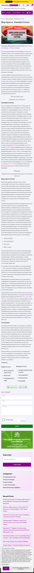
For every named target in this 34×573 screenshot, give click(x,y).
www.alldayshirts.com (7, 163)
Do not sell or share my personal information (21, 568)
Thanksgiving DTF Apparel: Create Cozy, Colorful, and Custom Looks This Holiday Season (15, 522)
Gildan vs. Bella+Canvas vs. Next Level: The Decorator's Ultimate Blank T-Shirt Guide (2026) (15, 509)
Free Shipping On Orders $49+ (17, 1)
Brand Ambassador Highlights (11, 487)
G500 (14, 145)
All (4, 12)
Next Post (22, 387)
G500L (29, 145)
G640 (27, 296)
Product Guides (15, 48)
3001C (23, 296)
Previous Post (13, 387)
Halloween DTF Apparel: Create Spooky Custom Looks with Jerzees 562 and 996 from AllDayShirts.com (16, 530)
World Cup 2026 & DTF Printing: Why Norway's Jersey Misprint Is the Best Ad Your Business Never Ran (16, 501)
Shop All (9, 12)
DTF (23, 12)
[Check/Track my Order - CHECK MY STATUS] (28, 5)
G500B (7, 147)
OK (6, 568)
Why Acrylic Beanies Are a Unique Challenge (15, 541)
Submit (17, 426)
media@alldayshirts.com (17, 446)
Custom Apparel (16, 12)
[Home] (5, 5)
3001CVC (4, 299)
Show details (5, 564)
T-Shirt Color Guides (9, 485)
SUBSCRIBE (17, 464)
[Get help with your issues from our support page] (19, 5)
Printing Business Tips (9, 477)
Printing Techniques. (9, 479)
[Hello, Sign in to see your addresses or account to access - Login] (23, 5)
